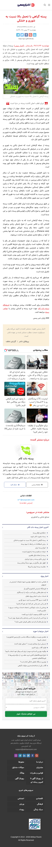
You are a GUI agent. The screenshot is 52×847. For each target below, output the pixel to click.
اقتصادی (39, 798)
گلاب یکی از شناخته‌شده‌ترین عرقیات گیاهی (32, 665)
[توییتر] (28, 755)
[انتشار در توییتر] (22, 35)
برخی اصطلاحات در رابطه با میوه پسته (33, 544)
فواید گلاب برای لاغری (39, 647)
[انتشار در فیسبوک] (26, 35)
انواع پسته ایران (40, 548)
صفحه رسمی (36, 484)
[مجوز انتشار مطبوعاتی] (34, 824)
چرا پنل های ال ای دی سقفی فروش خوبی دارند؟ (30, 622)
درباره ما (39, 762)
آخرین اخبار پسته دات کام (37, 527)
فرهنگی (40, 804)
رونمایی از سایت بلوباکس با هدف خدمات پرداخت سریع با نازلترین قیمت (27, 609)
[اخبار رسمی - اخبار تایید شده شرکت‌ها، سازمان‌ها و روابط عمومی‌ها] (26, 5)
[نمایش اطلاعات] (26, 503)
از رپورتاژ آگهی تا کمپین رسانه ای (36, 780)
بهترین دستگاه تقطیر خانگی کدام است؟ (33, 662)
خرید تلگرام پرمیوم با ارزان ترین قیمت (34, 614)
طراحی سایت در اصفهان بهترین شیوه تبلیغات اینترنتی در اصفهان (28, 583)
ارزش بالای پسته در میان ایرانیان (35, 559)
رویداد (21, 809)
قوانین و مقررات (36, 773)
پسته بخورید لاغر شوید (38, 536)
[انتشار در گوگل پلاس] (30, 35)
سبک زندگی (38, 809)
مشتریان (39, 767)
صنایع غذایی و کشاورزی (40, 517)
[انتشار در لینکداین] (34, 35)
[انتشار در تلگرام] (18, 35)
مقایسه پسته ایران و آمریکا (37, 566)
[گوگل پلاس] (36, 755)
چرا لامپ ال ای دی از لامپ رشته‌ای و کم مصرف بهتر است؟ (27, 618)
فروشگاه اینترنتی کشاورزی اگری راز (35, 588)
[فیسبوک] (32, 755)
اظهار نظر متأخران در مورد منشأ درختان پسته (31, 563)
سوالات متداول (18, 767)
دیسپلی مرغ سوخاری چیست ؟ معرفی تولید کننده (30, 644)
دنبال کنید (14, 484)
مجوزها (21, 762)
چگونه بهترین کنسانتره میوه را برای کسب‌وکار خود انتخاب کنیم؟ (25, 651)
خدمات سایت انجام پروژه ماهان (36, 596)
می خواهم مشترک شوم (26, 714)
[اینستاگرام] (16, 755)
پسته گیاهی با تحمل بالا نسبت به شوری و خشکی (30, 540)
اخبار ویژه (44, 576)
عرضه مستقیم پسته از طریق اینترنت (34, 551)
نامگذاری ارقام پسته (39, 533)
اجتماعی (21, 798)
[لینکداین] (24, 755)
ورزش (21, 804)
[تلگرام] (20, 755)
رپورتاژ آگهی (19, 778)
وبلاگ (22, 773)
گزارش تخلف (11, 341)
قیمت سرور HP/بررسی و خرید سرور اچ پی (32, 600)
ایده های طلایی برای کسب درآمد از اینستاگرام (31, 592)
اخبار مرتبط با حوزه (40, 631)
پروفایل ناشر (23, 341)
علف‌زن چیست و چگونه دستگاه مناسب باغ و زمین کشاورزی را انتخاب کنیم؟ (26, 638)
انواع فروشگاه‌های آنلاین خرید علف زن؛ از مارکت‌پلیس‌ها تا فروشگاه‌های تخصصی (27, 657)
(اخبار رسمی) (19, 45)
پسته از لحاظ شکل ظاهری (37, 555)
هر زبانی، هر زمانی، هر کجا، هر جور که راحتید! (31, 604)
